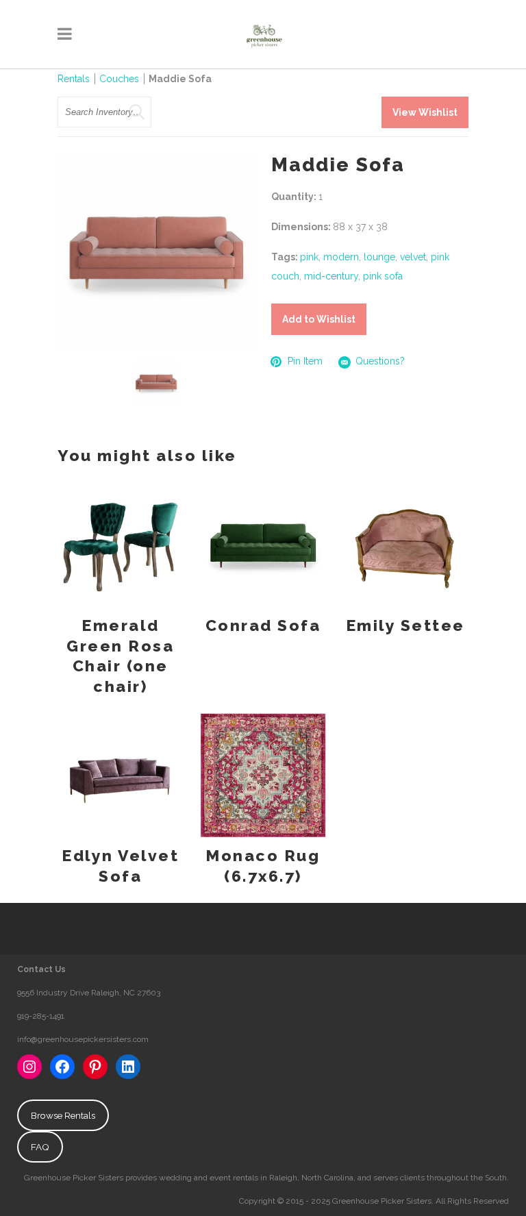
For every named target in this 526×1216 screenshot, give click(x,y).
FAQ (40, 1146)
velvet (413, 256)
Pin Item (305, 361)
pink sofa (383, 276)
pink (309, 256)
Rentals (74, 78)
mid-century (331, 276)
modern (341, 256)
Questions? (380, 361)
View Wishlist (425, 112)
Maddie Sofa (180, 78)
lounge (379, 256)
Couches (119, 78)
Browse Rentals (63, 1115)
